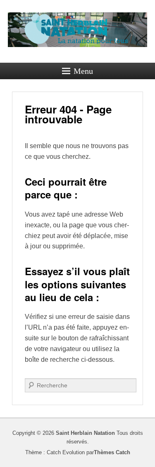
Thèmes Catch (112, 452)
